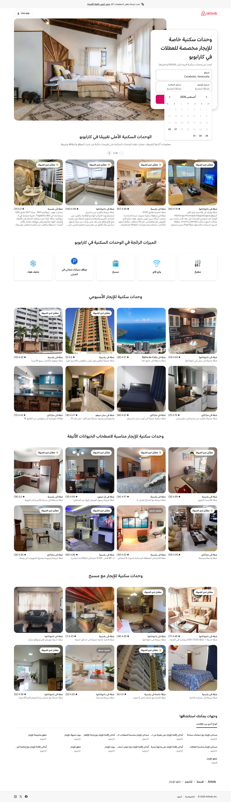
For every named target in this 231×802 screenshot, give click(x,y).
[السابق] (121, 153)
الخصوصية (190, 796)
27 (175, 129)
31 (194, 135)
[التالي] (109, 153)
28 (169, 129)
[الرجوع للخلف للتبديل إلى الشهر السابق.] (206, 97)
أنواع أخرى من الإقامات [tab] (206, 723)
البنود (179, 796)
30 (200, 135)
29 (206, 135)
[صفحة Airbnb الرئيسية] (209, 13)
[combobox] (183, 77)
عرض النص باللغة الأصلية (98, 4)
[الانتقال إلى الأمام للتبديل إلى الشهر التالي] (170, 97)
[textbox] (197, 89)
